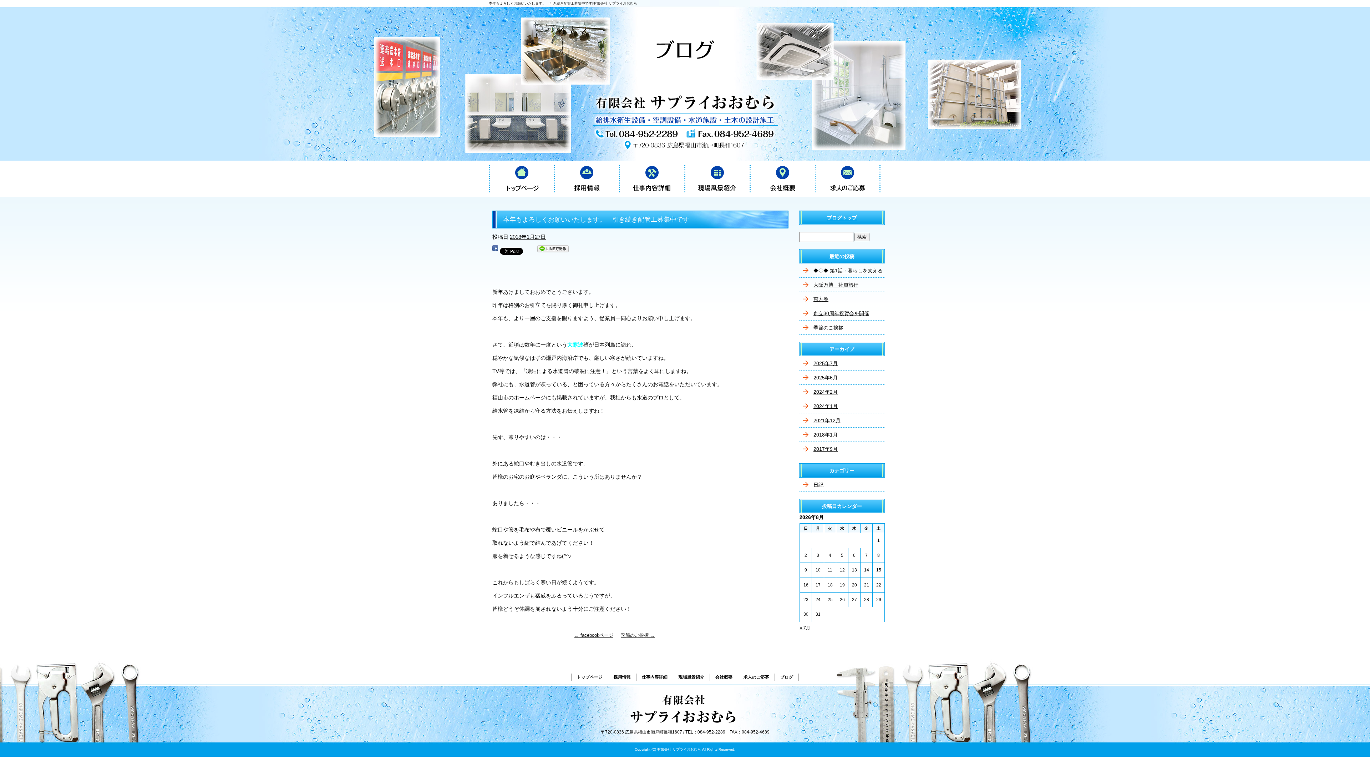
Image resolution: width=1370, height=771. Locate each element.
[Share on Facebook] (495, 250)
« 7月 (805, 627)
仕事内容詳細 (652, 178)
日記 (818, 485)
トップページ (521, 178)
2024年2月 (825, 392)
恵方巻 (820, 299)
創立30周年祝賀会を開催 (841, 313)
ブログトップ (842, 218)
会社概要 (782, 178)
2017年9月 (825, 449)
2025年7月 (825, 363)
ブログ (786, 677)
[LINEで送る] (553, 250)
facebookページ (593, 635)
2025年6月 (825, 378)
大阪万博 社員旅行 (835, 285)
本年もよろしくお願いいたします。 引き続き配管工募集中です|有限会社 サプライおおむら (563, 3)
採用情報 (586, 178)
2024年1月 (825, 406)
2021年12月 (827, 420)
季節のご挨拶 (638, 635)
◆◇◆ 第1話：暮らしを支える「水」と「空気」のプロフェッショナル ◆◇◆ (848, 273)
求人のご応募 (848, 178)
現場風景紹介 (717, 178)
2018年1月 (825, 435)
